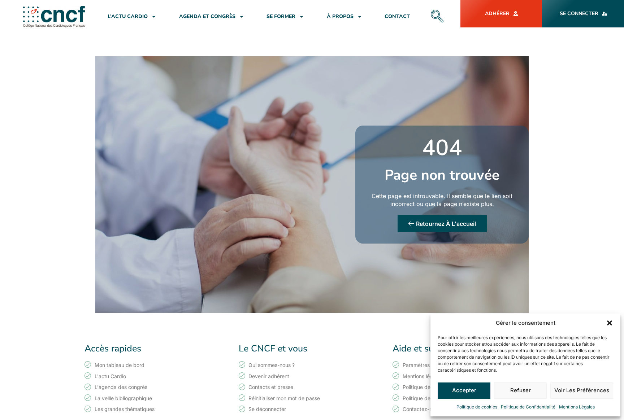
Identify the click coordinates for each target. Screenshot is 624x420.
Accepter (464, 390)
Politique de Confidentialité (528, 407)
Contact (397, 16)
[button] (609, 323)
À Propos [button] (340, 16)
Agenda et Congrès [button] (207, 16)
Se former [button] (280, 16)
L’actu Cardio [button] (128, 16)
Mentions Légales (577, 407)
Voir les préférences (581, 390)
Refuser (520, 390)
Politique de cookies (476, 407)
